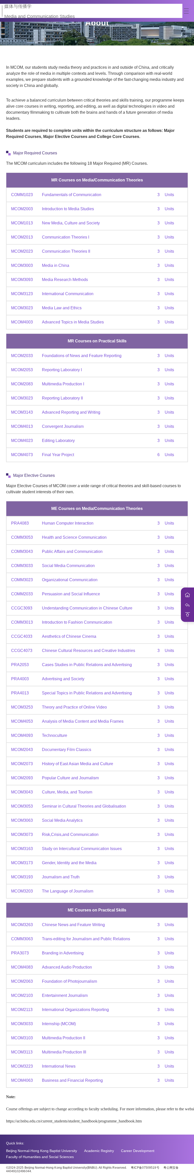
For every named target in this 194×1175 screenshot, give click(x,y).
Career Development (137, 1151)
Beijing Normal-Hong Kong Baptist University (41, 1151)
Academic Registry (99, 1151)
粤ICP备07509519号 (145, 1167)
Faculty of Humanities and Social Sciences (40, 1157)
